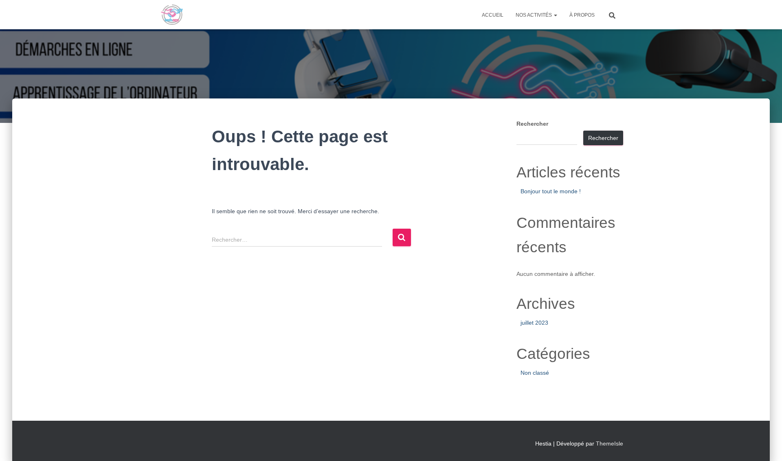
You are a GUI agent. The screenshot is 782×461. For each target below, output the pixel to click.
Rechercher (532, 123)
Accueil (492, 15)
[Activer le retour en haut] (766, 445)
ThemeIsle (609, 443)
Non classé (535, 372)
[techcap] (172, 14)
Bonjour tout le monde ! (551, 191)
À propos (582, 15)
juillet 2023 (534, 322)
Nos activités (534, 15)
